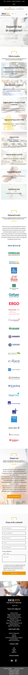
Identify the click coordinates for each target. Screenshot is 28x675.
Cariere (23, 1)
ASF (14, 648)
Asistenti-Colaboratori (16, 1)
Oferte (14, 4)
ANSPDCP (14, 652)
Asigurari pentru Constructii (14, 85)
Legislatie (14, 636)
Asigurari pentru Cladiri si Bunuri (14, 68)
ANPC (14, 650)
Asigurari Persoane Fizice (14, 626)
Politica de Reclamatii (14, 640)
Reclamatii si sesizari (14, 673)
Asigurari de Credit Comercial (14, 617)
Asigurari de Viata (14, 189)
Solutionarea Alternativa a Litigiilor (14, 637)
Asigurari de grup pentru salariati (14, 623)
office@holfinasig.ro (9, 9)
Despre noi (9, 1)
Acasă (5, 1)
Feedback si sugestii (14, 671)
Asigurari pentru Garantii (14, 616)
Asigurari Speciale (14, 624)
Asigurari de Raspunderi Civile (14, 120)
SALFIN (14, 649)
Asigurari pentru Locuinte (14, 155)
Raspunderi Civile (14, 618)
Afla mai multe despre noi (14, 496)
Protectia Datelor (14, 639)
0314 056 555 (20, 9)
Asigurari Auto (14, 137)
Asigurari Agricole (14, 621)
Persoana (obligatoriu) (6, 551)
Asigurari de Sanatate (14, 172)
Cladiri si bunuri (14, 613)
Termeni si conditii (18, 668)
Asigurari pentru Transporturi (14, 620)
